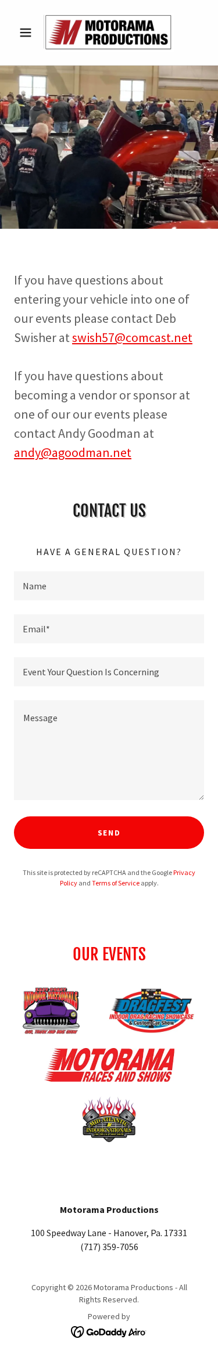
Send (109, 832)
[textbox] (109, 585)
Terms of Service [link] (116, 882)
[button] (28, 32)
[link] (109, 32)
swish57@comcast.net (132, 337)
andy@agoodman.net (72, 452)
